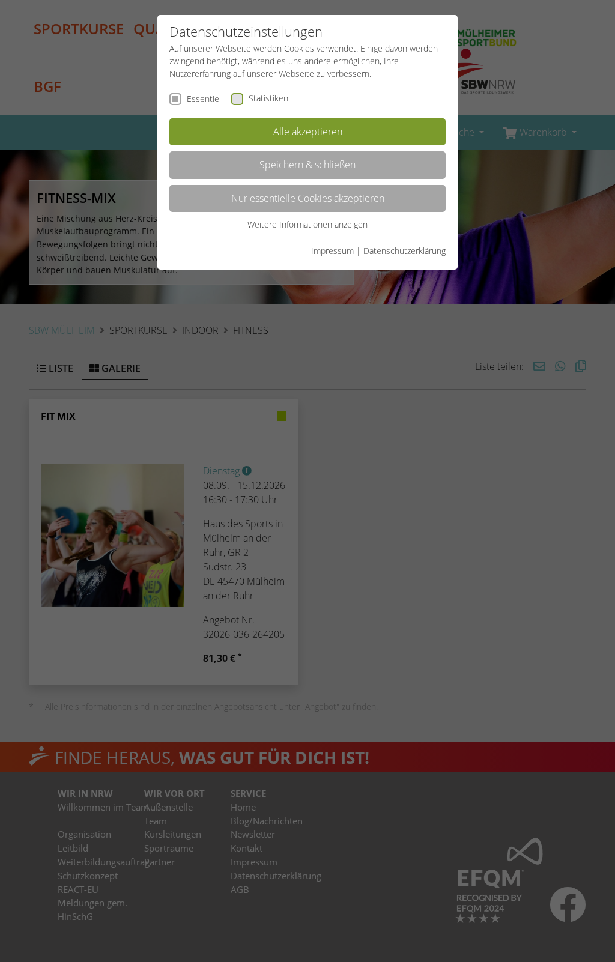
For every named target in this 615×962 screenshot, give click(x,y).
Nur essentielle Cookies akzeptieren (307, 198)
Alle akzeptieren (307, 131)
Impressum (332, 250)
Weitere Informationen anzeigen (307, 224)
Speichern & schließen (307, 164)
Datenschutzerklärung (404, 250)
